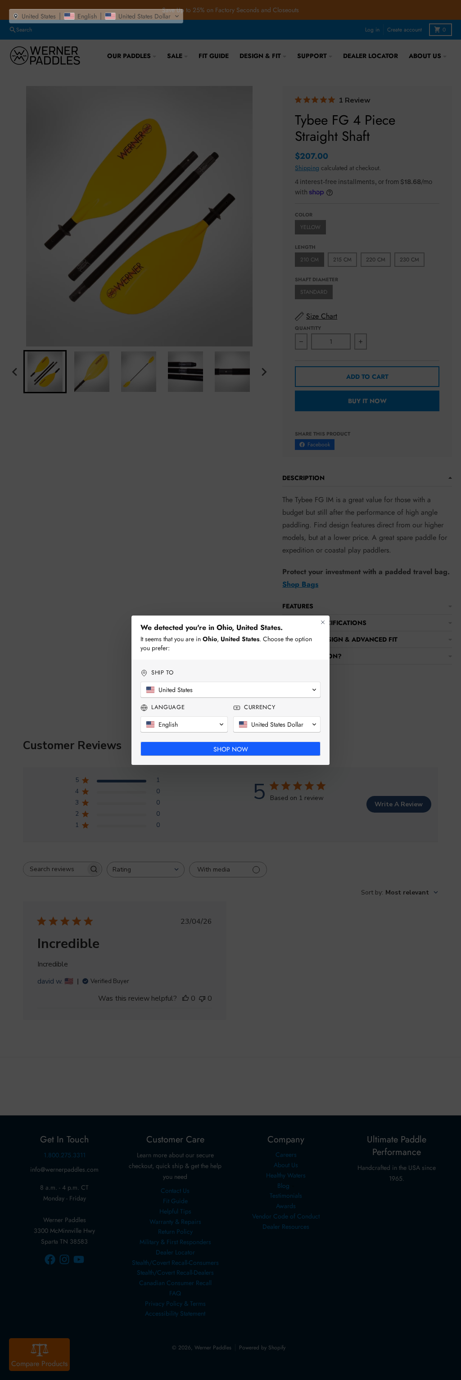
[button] (96, 16)
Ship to (162, 673)
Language (168, 707)
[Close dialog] (323, 622)
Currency (259, 707)
